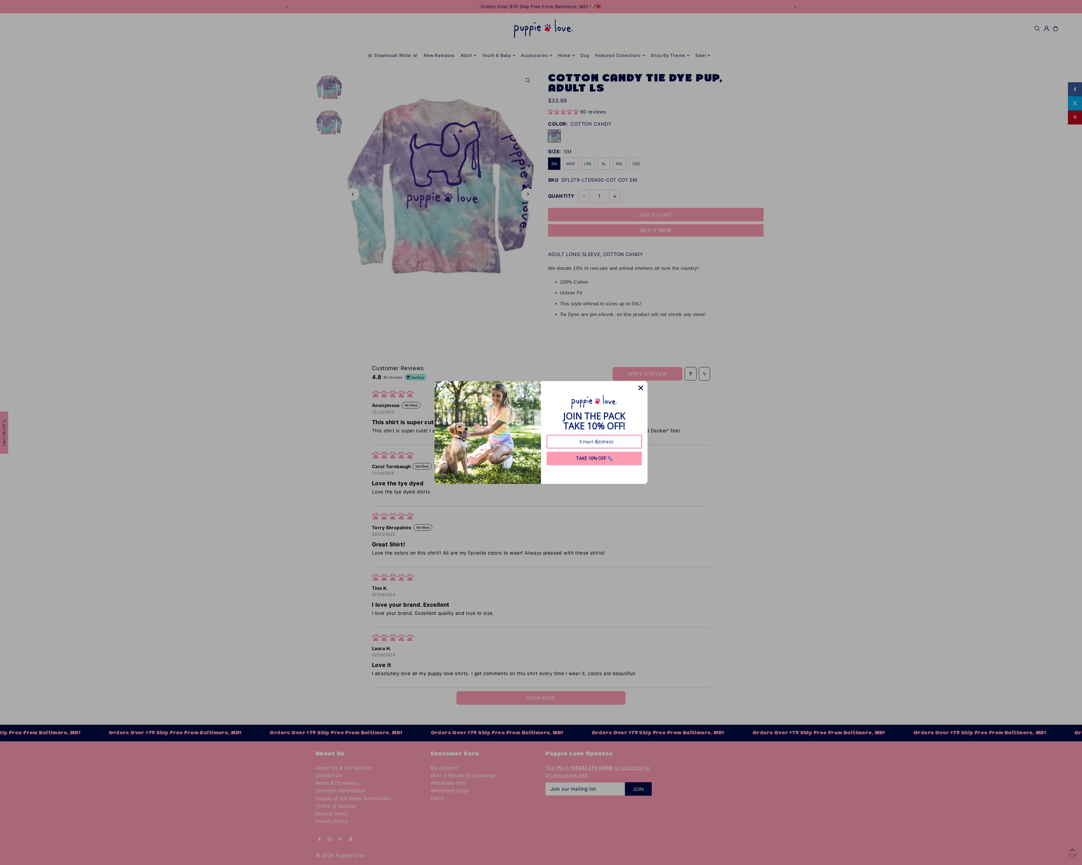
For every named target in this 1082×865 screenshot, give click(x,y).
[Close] (640, 387)
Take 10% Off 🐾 (594, 458)
